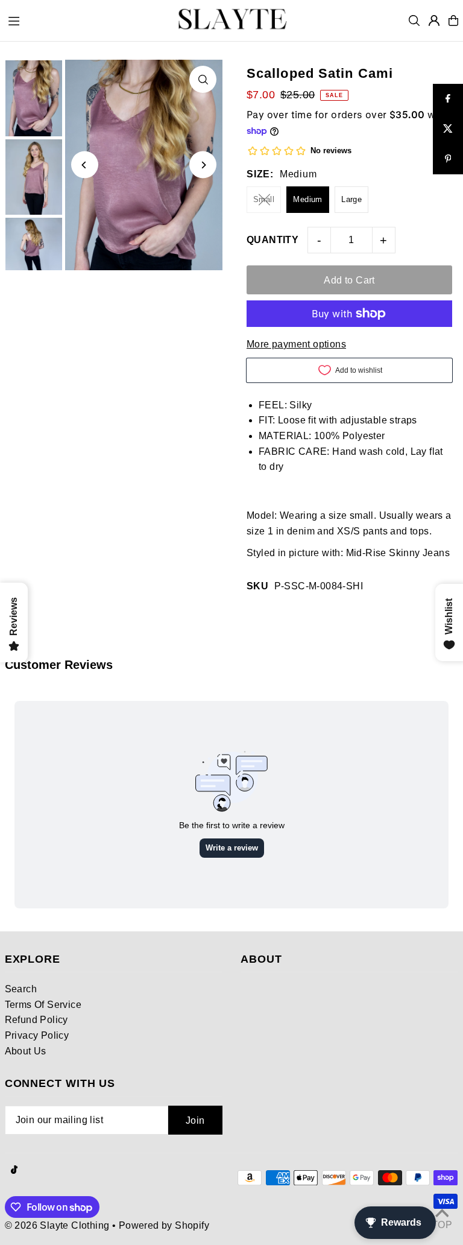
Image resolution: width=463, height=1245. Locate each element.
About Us (25, 1051)
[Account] (434, 20)
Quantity (272, 240)
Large (351, 199)
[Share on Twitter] (448, 129)
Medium (307, 199)
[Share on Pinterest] (448, 159)
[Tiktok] (14, 1170)
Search (21, 989)
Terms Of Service (43, 1004)
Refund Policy (36, 1020)
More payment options (296, 344)
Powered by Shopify (164, 1225)
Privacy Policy (37, 1035)
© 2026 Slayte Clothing (57, 1225)
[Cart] (453, 20)
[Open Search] (414, 20)
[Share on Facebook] (448, 99)
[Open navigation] (83, 19)
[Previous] (84, 165)
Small (263, 199)
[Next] (202, 165)
